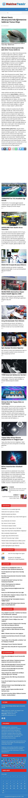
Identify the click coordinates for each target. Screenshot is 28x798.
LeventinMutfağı (17, 742)
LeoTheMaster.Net (11, 735)
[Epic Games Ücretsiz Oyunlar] (14, 339)
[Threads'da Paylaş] (25, 149)
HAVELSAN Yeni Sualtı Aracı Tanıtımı (12, 228)
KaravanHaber (11, 731)
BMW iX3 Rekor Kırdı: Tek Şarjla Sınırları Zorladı (14, 617)
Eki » (3, 792)
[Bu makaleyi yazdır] (14, 149)
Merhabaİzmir (4, 731)
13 (17, 783)
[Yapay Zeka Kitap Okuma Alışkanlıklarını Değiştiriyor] (14, 429)
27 (17, 788)
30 (3, 790)
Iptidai (20, 733)
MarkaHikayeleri (5, 738)
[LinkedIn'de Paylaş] (7, 149)
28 (21, 788)
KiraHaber (16, 736)
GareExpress (22, 747)
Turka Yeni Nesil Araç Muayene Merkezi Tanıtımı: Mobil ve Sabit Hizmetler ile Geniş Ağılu (13, 629)
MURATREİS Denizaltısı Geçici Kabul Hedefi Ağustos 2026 (12, 293)
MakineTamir (15, 733)
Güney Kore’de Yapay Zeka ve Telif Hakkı (12, 403)
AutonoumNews (10, 747)
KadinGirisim (4, 730)
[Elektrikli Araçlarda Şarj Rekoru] (14, 256)
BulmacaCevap (4, 741)
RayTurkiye (23, 741)
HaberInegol (4, 736)
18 (10, 786)
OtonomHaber (8, 609)
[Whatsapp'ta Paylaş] (16, 149)
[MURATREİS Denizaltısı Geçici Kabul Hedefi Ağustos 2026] (14, 283)
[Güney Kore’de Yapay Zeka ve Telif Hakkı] (14, 393)
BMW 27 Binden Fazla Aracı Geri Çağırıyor (12, 633)
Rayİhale (23, 742)
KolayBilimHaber (19, 735)
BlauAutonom (15, 748)
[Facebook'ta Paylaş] (2, 149)
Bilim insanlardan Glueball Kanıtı (11, 467)
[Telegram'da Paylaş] (20, 149)
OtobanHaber (10, 736)
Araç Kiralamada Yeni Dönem (12, 321)
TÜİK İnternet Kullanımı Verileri (13, 375)
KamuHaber (4, 733)
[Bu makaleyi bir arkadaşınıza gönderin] (12, 149)
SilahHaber (4, 735)
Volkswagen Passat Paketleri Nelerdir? (11, 644)
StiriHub (8, 750)
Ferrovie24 (3, 750)
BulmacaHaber (12, 738)
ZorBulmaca (4, 742)
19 (13, 786)
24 (6, 788)
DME (11, 750)
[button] (26, 9)
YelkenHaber (18, 731)
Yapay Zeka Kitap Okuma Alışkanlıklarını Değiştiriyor (12, 439)
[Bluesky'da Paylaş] (23, 149)
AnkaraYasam (10, 730)
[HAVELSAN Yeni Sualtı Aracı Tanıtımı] (14, 219)
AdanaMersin (17, 730)
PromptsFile (21, 750)
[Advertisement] (14, 166)
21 (21, 786)
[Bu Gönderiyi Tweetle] (5, 149)
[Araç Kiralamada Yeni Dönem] (14, 312)
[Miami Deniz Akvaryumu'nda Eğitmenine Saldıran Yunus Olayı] (14, 41)
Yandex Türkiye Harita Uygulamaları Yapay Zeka (12, 543)
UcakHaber (9, 733)
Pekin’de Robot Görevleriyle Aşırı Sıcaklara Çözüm (13, 540)
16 (3, 786)
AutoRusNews (16, 750)
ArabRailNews (4, 748)
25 (10, 788)
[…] (2, 208)
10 (6, 783)
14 (21, 783)
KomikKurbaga (12, 741)
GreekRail (20, 748)
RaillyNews (3, 747)
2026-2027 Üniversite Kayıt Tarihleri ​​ (10, 538)
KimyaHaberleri (11, 728)
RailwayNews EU (5, 751)
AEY (20, 736)
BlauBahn (16, 747)
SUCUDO (3, 727)
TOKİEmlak (9, 744)
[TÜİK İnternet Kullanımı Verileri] (14, 366)
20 (17, 786)
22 (24, 786)
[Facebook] (2, 718)
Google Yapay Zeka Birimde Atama (9, 535)
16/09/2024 (5, 25)
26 (13, 788)
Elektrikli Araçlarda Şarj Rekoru (13, 265)
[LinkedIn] (4, 718)
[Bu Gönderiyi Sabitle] (9, 149)
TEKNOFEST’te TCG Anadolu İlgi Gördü (13, 199)
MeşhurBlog (4, 744)
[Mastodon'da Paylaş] (18, 149)
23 (3, 788)
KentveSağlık (10, 742)
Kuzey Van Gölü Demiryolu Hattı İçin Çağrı (12, 592)
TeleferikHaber (8, 652)
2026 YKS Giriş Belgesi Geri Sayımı (16, 553)
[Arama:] (14, 12)
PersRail (10, 748)
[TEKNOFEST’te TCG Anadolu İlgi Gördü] (14, 190)
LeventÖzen (18, 728)
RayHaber (6, 564)
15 (24, 783)
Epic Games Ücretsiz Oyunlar (12, 348)
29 (24, 788)
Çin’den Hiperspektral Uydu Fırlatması (10, 545)
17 (6, 786)
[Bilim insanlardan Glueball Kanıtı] (14, 458)
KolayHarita (18, 741)
